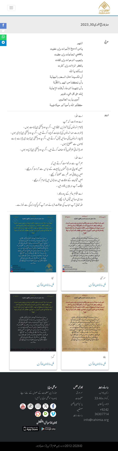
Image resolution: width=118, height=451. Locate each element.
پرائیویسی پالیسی (77, 404)
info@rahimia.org (96, 420)
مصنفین (80, 410)
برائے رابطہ (78, 415)
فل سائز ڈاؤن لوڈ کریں (97, 285)
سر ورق (79, 392)
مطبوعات (79, 398)
